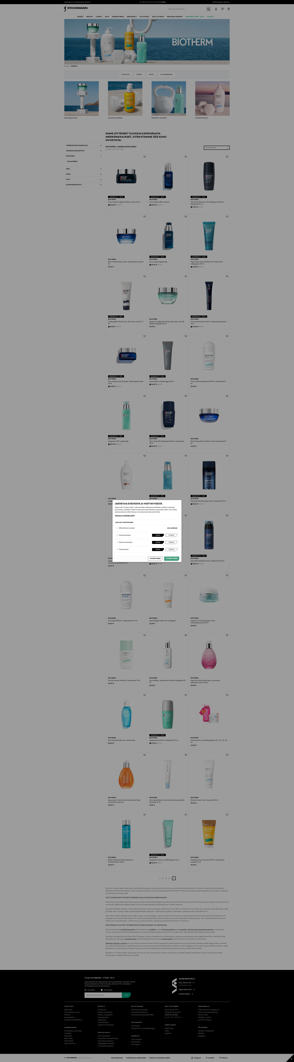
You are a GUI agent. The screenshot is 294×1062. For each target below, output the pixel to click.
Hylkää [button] (158, 535)
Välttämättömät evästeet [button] (126, 528)
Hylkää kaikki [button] (155, 558)
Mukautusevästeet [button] (124, 535)
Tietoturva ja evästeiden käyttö (125, 516)
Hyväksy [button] (171, 535)
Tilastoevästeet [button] (123, 550)
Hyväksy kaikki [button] (171, 558)
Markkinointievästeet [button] (124, 542)
